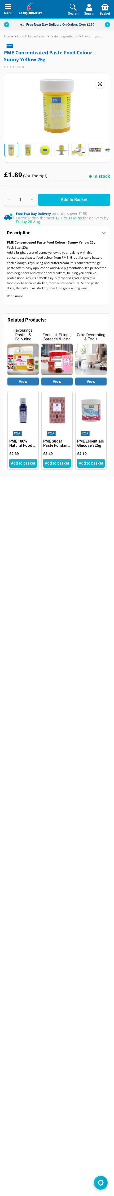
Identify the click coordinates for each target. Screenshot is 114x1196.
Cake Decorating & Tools (91, 337)
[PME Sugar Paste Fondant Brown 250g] (57, 410)
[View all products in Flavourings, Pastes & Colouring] (23, 359)
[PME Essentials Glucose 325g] (91, 410)
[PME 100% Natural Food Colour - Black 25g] (23, 410)
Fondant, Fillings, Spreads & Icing (57, 337)
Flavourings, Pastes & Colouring (23, 335)
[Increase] (32, 200)
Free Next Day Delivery (44, 25)
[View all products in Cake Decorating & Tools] (91, 359)
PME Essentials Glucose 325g (90, 443)
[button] (107, 24)
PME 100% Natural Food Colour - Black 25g (21, 443)
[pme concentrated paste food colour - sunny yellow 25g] (100, 84)
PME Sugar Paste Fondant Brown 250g (56, 443)
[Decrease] (9, 200)
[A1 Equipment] (30, 9)
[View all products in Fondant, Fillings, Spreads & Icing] (57, 359)
